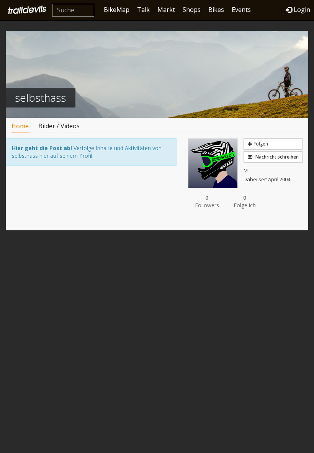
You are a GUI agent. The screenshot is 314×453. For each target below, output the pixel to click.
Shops (192, 9)
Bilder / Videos (59, 126)
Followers (207, 201)
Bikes (216, 9)
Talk (143, 9)
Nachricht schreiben (276, 157)
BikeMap (116, 9)
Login (302, 9)
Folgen (260, 144)
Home (20, 126)
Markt (166, 9)
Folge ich (245, 201)
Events (241, 9)
